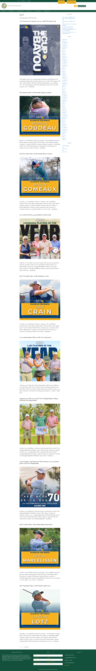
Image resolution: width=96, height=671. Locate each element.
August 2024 (64, 48)
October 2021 (64, 98)
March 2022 (64, 92)
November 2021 (65, 97)
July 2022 (63, 86)
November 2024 (65, 44)
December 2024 (65, 42)
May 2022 (63, 89)
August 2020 (64, 118)
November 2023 (65, 62)
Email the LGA (67, 665)
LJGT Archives (64, 148)
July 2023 (63, 68)
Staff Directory (36, 657)
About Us (35, 655)
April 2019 (64, 138)
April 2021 (64, 107)
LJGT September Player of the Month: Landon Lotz (35, 586)
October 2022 (64, 81)
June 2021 (63, 104)
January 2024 (64, 59)
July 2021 (63, 103)
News (63, 150)
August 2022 (64, 85)
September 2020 (65, 116)
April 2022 (64, 91)
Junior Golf (49, 659)
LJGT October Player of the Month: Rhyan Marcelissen (36, 524)
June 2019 (64, 135)
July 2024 (63, 50)
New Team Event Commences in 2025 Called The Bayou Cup (38, 21)
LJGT (63, 147)
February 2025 (64, 39)
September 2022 (65, 83)
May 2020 (64, 123)
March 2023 (64, 74)
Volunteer (48, 657)
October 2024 (64, 45)
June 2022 (64, 88)
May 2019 (63, 136)
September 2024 (65, 47)
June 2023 (64, 69)
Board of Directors (37, 661)
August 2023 (64, 66)
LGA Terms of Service (50, 664)
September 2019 (65, 130)
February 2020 (64, 126)
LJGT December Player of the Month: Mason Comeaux (36, 154)
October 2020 (64, 115)
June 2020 (64, 121)
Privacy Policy (36, 664)
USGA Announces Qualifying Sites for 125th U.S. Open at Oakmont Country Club (69, 18)
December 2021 (65, 95)
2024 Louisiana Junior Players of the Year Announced (35, 337)
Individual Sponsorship (51, 661)
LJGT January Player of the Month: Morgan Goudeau (35, 92)
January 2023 (64, 77)
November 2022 (65, 80)
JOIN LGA (61, 2)
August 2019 (64, 132)
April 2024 (64, 54)
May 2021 (63, 106)
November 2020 (65, 113)
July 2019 (63, 133)
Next (28, 647)
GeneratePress (55, 669)
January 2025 (64, 40)
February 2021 (64, 110)
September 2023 (65, 65)
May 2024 (63, 53)
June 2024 (64, 51)
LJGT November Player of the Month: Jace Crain (34, 276)
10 (24, 647)
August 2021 (64, 101)
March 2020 (64, 124)
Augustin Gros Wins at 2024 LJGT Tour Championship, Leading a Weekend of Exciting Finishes (39, 399)
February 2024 (64, 57)
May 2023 (63, 71)
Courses (35, 659)
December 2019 (65, 127)
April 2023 (64, 72)
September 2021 (65, 100)
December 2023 (65, 60)
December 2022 (65, 78)
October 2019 (64, 129)
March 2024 (64, 56)
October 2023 (64, 63)
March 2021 (64, 109)
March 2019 (64, 139)
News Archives (64, 151)
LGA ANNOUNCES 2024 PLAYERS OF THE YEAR (35, 215)
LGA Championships (65, 145)
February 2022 (64, 94)
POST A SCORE (71, 2)
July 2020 (63, 120)
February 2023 (64, 75)
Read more (32, 86)
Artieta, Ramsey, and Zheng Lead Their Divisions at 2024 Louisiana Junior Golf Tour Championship (39, 462)
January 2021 (64, 112)
